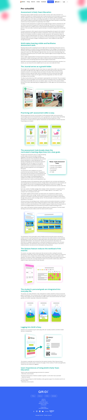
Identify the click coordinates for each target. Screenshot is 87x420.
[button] (58, 2)
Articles (38, 1)
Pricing (28, 1)
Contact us (50, 1)
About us (40, 395)
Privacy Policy (43, 407)
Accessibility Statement (43, 408)
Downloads (43, 1)
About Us (33, 1)
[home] (22, 1)
